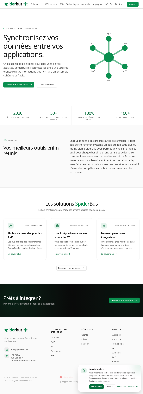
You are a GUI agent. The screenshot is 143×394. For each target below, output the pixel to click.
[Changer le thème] (110, 4)
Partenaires (56, 351)
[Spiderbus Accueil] (16, 4)
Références (50, 4)
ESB (62, 4)
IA (113, 348)
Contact (132, 4)
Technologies (72, 4)
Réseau (84, 339)
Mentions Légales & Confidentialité (18, 380)
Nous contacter (47, 84)
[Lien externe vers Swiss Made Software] (66, 377)
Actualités (116, 352)
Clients (84, 334)
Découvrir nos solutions (17, 84)
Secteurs (85, 343)
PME (53, 342)
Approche (85, 4)
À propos (97, 4)
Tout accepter (96, 386)
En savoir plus (14, 254)
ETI (52, 346)
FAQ (106, 4)
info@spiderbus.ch (19, 349)
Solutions (35, 4)
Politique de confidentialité (127, 386)
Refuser (110, 386)
